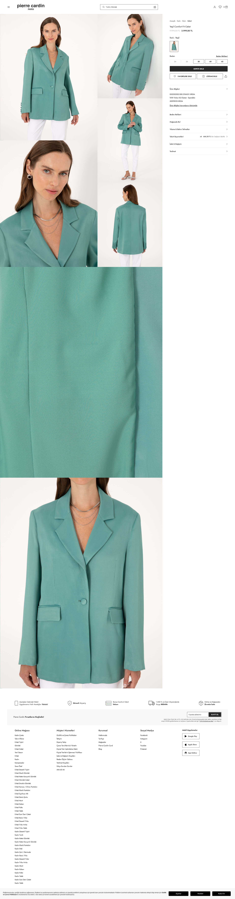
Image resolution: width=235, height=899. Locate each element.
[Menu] (8, 7)
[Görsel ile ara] (155, 7)
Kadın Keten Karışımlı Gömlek (25, 842)
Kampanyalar (19, 763)
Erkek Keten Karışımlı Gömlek (25, 776)
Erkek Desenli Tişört (22, 769)
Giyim (184, 21)
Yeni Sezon (19, 752)
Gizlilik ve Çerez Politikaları (67, 735)
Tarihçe (101, 738)
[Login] (215, 7)
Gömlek (17, 745)
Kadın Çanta (19, 735)
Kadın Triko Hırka (21, 862)
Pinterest (143, 749)
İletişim (59, 738)
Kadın (179, 21)
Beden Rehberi (222, 56)
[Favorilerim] (220, 7)
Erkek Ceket (19, 749)
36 (187, 61)
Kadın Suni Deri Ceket (23, 879)
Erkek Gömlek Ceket (22, 780)
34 (175, 61)
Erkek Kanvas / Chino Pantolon (26, 787)
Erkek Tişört (19, 742)
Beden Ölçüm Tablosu (65, 759)
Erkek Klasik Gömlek (22, 773)
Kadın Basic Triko (21, 855)
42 (222, 61)
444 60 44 (61, 769)
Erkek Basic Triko (21, 818)
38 (199, 61)
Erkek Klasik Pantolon (22, 790)
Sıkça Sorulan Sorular (64, 766)
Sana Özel (18, 766)
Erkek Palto (19, 807)
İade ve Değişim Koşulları (66, 756)
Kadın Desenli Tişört (22, 831)
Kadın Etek (18, 848)
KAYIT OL (215, 714)
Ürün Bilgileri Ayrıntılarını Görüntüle (183, 105)
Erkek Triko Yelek (21, 828)
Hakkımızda (103, 735)
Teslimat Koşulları (63, 763)
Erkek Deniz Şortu (21, 797)
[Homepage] (30, 7)
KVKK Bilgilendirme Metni (206, 721)
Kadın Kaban (19, 869)
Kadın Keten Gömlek (22, 838)
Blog (100, 749)
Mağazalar (102, 742)
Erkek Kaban (19, 804)
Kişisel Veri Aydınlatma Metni (67, 749)
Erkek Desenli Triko (22, 821)
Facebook (143, 735)
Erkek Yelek (19, 811)
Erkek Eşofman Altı (21, 793)
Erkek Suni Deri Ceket (23, 814)
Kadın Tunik (19, 835)
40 (210, 61)
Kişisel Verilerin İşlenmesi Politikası (69, 752)
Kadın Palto (19, 873)
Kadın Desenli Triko (22, 859)
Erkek (17, 756)
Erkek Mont (19, 800)
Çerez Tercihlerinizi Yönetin (67, 745)
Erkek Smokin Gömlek (23, 783)
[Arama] (103, 7)
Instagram (143, 738)
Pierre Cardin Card (106, 745)
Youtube (143, 745)
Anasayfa (172, 21)
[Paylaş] (226, 76)
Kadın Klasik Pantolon (22, 845)
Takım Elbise (19, 738)
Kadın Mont (19, 866)
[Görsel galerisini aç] (48, 77)
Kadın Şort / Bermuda (23, 852)
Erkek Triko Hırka (21, 824)
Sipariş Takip (61, 742)
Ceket (190, 21)
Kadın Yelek (19, 876)
